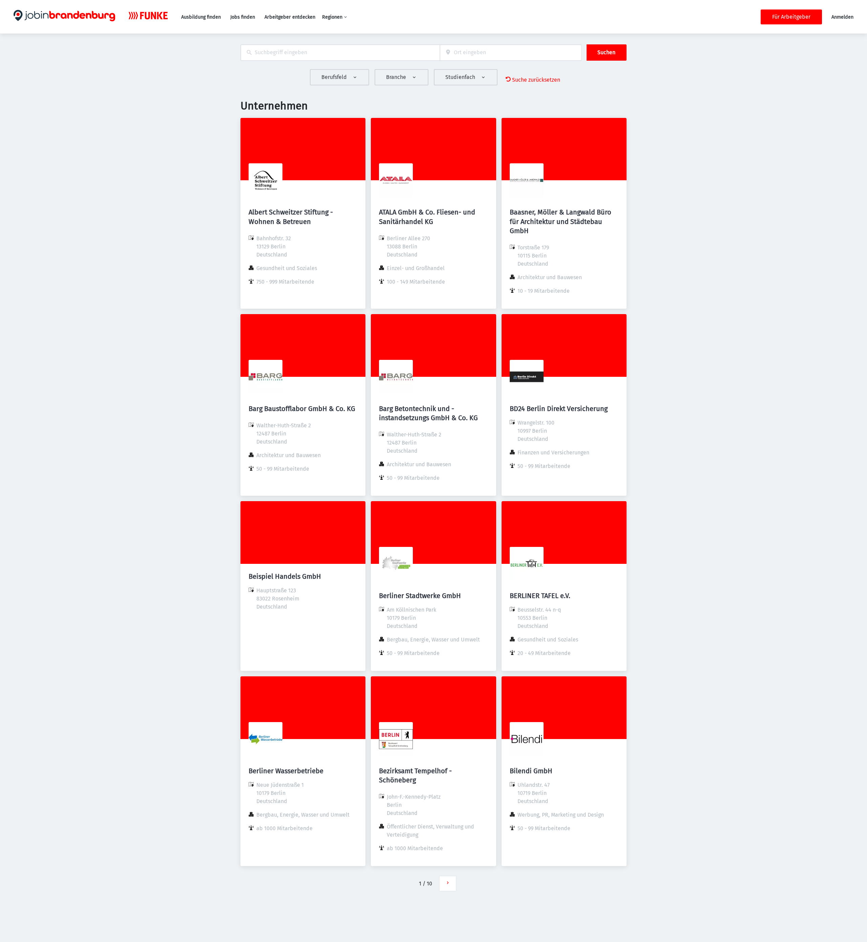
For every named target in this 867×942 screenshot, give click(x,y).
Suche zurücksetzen (536, 80)
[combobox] (340, 52)
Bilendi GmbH (531, 771)
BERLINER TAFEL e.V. (540, 596)
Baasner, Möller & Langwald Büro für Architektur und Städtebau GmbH (560, 221)
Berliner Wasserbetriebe (286, 771)
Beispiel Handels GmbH (285, 576)
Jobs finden (242, 17)
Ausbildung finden (201, 17)
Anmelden (842, 17)
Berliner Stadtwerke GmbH (420, 596)
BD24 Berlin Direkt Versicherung (559, 409)
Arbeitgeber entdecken (290, 17)
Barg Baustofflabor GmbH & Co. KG (302, 409)
